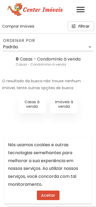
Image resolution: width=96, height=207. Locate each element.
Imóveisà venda (64, 104)
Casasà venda (32, 104)
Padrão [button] (10, 47)
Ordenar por (19, 40)
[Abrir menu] (80, 9)
